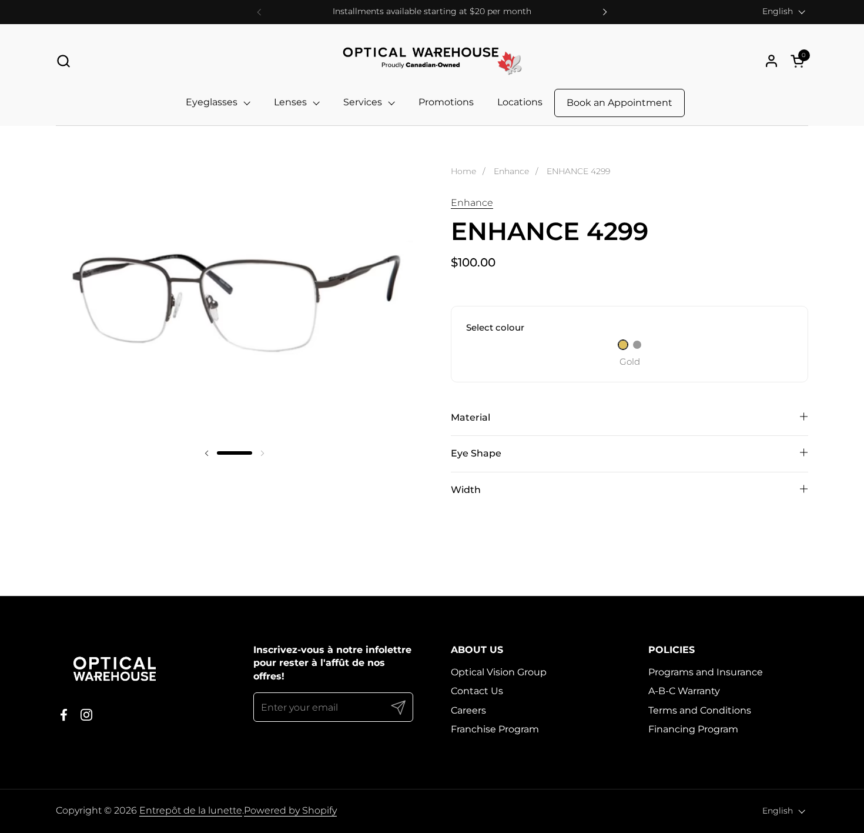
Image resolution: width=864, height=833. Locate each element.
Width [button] (466, 489)
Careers (468, 710)
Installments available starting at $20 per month (432, 11)
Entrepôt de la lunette (190, 810)
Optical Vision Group (499, 672)
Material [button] (470, 417)
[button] (63, 61)
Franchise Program (495, 729)
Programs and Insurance (705, 672)
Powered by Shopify (290, 810)
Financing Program (693, 729)
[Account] (771, 61)
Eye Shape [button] (476, 453)
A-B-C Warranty (684, 691)
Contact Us (477, 691)
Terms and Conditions (699, 710)
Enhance (472, 202)
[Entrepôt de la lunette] (431, 61)
